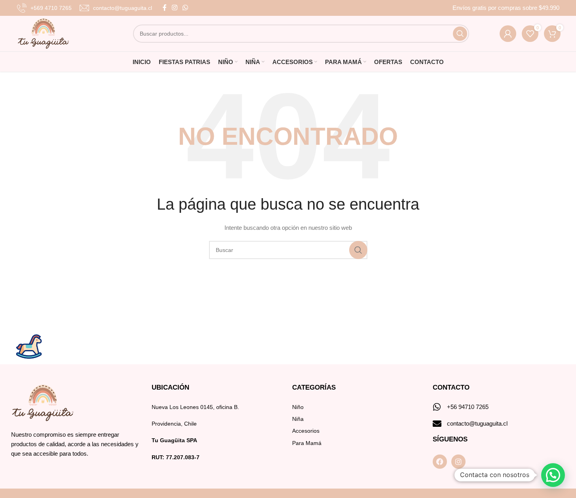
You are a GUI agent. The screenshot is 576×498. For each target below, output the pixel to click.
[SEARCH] (460, 34)
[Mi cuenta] (508, 34)
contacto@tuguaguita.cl (477, 423)
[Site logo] (43, 33)
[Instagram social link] (174, 8)
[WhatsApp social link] (185, 8)
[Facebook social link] (164, 8)
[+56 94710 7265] (437, 407)
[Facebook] (440, 461)
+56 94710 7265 (468, 406)
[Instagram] (458, 461)
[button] (553, 475)
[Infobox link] (44, 8)
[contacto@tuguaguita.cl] (437, 423)
